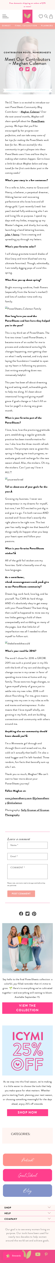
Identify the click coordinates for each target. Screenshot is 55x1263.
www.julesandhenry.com (18, 798)
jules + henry (12, 234)
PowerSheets (38, 121)
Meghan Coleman (30, 112)
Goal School (27, 1175)
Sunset (6, 26)
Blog (27, 1190)
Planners (47, 26)
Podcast (27, 1160)
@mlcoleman (14, 803)
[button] (5, 16)
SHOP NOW (27, 1112)
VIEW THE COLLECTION (27, 1008)
